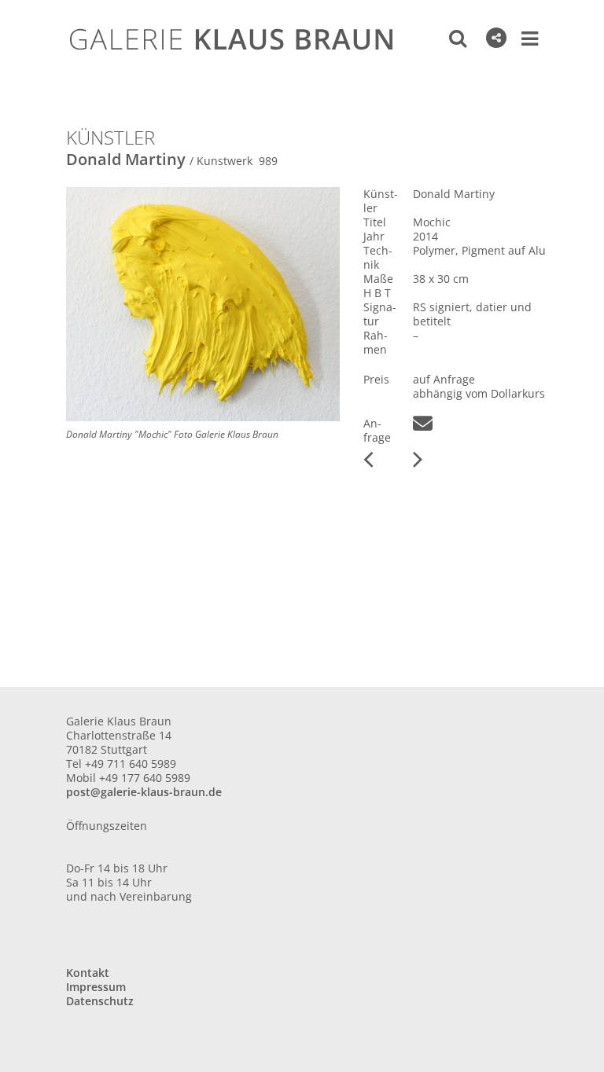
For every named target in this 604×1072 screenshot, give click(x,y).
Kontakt (87, 972)
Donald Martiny (126, 159)
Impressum (96, 986)
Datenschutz (100, 1000)
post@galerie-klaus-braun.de (144, 791)
